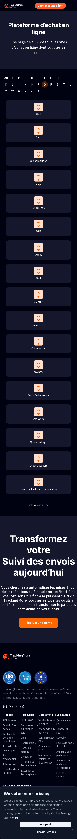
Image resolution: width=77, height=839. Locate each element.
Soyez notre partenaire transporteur (63, 764)
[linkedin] (5, 706)
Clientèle (61, 737)
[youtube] (22, 706)
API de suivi (9, 720)
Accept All (45, 824)
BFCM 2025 (27, 720)
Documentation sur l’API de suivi (29, 729)
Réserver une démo (38, 623)
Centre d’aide (28, 743)
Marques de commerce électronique (45, 759)
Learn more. (11, 818)
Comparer (26, 756)
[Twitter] (16, 706)
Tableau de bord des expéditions (9, 738)
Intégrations (10, 764)
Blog (23, 737)
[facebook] (11, 706)
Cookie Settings (46, 832)
